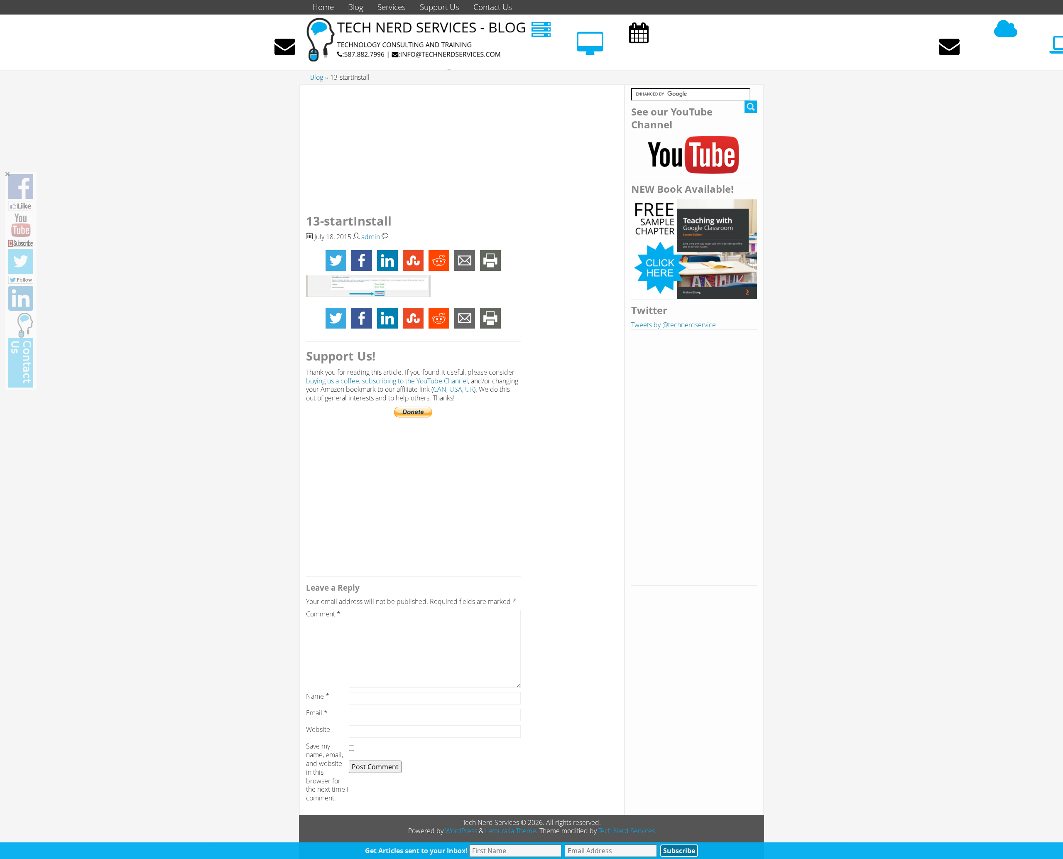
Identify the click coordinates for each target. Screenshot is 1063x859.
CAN (439, 389)
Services (391, 6)
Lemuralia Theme (510, 830)
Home (323, 6)
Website (318, 729)
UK (469, 389)
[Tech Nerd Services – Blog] (415, 59)
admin (370, 236)
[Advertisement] (413, 146)
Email (317, 713)
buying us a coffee (332, 380)
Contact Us (492, 6)
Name (317, 696)
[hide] (7, 174)
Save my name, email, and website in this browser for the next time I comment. (327, 772)
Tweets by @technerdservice (673, 324)
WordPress (461, 830)
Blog (355, 6)
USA (455, 389)
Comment (323, 614)
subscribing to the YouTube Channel (415, 380)
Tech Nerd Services (626, 830)
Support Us (439, 6)
